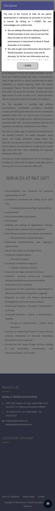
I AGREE (27, 66)
